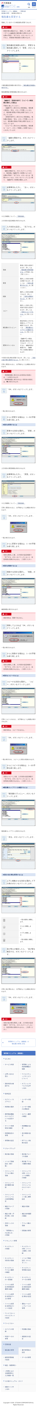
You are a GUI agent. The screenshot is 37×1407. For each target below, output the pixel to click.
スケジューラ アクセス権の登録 (9, 1173)
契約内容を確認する (9, 1085)
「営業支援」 (20, 216)
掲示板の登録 (9, 1154)
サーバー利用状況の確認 (9, 1127)
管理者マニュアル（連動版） (9, 11)
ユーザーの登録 (26, 1101)
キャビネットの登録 (9, 1247)
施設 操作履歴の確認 (26, 1215)
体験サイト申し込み (9, 1388)
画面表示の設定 (26, 1338)
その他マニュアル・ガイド (14, 1381)
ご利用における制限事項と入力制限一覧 (9, 1373)
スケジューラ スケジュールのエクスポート (26, 1186)
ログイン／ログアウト (9, 1101)
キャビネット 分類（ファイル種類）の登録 (26, 1250)
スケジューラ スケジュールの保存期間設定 (9, 1198)
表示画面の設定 (26, 1134)
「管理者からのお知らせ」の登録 (9, 1233)
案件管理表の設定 (26, 1351)
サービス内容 (9, 1064)
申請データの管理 (9, 1338)
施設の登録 (25, 1206)
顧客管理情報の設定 (9, 1358)
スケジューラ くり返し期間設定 (26, 1197)
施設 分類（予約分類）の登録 (9, 1216)
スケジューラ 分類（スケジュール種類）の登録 (26, 1174)
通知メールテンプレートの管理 (26, 1306)
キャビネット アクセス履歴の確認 (9, 1270)
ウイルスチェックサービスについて (26, 1076)
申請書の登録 (26, 1329)
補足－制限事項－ (11, 1365)
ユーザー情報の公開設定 (26, 1108)
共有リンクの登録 (9, 1224)
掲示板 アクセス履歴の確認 (26, 1163)
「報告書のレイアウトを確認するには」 (26, 330)
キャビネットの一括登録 (9, 1278)
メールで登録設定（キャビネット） (26, 1260)
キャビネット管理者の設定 (26, 1269)
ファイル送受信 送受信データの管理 (9, 1296)
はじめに (8, 1059)
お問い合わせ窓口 (9, 1075)
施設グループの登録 (9, 1207)
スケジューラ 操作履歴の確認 (9, 1185)
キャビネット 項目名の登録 (9, 1259)
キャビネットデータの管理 (26, 1278)
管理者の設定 (9, 1140)
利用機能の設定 (26, 1127)
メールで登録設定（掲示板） (9, 1164)
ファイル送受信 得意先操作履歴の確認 (26, 1287)
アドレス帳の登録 (26, 1224)
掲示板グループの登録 (26, 1155)
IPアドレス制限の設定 (26, 1142)
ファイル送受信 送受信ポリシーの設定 (9, 1306)
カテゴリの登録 (9, 1330)
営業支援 (23, 11)
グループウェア (10, 1148)
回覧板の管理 (26, 1230)
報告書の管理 (5, 13)
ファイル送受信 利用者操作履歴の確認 (9, 1287)
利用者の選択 (9, 1107)
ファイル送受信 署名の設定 (26, 1295)
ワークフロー (9, 1323)
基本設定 (8, 1094)
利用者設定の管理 (9, 1134)
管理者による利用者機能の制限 (26, 1067)
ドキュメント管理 (11, 1241)
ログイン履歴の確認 (26, 1115)
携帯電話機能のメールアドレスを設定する (9, 1117)
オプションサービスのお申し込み (26, 1086)
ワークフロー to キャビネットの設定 (10, 1315)
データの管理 (26, 1357)
